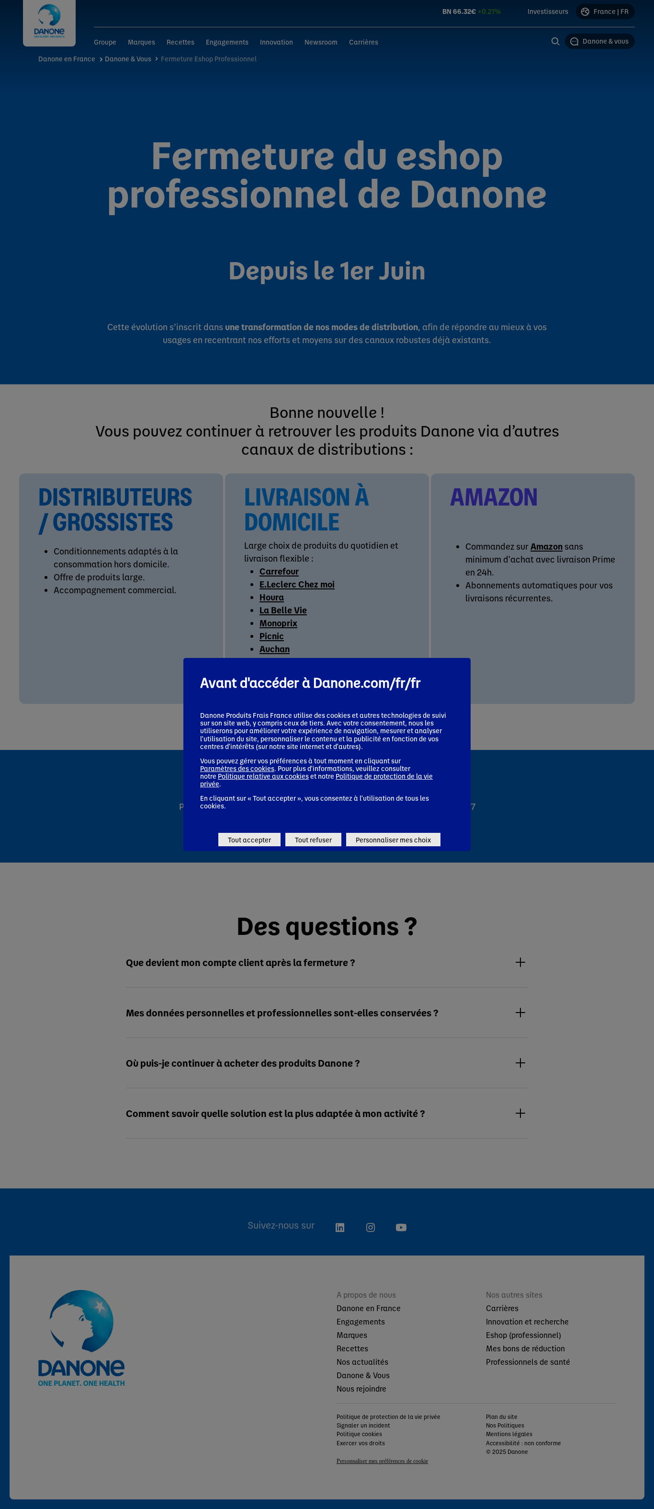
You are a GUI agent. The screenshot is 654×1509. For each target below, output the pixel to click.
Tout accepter (249, 839)
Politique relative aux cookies (263, 776)
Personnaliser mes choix (393, 839)
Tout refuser (313, 839)
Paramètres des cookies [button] (237, 768)
